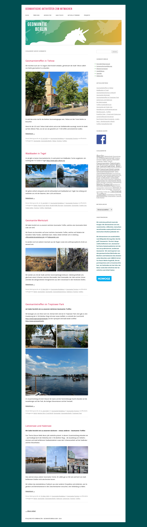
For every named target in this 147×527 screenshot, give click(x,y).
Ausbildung (100, 71)
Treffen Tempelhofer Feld (104, 124)
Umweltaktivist (111, 194)
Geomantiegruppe (110, 169)
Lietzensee (66, 498)
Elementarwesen (102, 69)
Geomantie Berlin (46, 141)
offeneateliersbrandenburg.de (35, 237)
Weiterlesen (30, 134)
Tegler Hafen (29, 208)
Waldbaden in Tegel (36, 153)
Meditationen (116, 184)
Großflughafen (105, 178)
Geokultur (47, 15)
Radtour (113, 186)
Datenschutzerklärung (104, 66)
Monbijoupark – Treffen (103, 112)
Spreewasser (109, 189)
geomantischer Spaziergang (111, 175)
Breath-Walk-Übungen (56, 205)
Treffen (64, 141)
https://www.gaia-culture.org (55, 161)
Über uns (36, 15)
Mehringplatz (100, 186)
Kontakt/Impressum (103, 64)
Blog (27, 15)
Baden (36, 205)
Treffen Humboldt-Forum (103, 105)
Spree (103, 189)
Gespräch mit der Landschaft (108, 175)
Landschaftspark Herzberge (105, 116)
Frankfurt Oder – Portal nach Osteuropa (108, 114)
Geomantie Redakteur (57, 138)
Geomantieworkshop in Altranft (106, 93)
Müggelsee (107, 186)
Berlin (47, 205)
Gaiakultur (99, 161)
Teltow (54, 141)
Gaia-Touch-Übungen (111, 159)
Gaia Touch (107, 161)
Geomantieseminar (105, 171)
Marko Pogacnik (104, 184)
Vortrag (118, 194)
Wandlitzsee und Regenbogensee (106, 109)
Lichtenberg (109, 182)
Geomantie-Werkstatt (37, 220)
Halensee (59, 498)
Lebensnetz (117, 179)
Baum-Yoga (41, 205)
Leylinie (103, 182)
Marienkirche (117, 182)
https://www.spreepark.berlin (35, 321)
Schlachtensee (108, 187)
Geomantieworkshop (59, 292)
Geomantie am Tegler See (104, 107)
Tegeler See (82, 205)
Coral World (49, 413)
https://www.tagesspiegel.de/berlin (37, 319)
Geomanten (67, 205)
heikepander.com (53, 237)
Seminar (116, 187)
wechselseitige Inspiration (106, 196)
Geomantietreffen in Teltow (40, 60)
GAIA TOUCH (59, 15)
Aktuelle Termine (74, 15)
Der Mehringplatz (101, 102)
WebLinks (99, 76)
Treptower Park (77, 413)
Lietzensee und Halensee (38, 425)
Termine (59, 141)
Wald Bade (48, 208)
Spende (99, 73)
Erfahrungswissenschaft (106, 158)
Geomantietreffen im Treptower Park (45, 304)
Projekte (87, 15)
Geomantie (37, 141)
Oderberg (69, 292)
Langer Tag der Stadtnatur (107, 179)
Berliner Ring (41, 413)
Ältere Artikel (31, 511)
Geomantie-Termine (72, 138)
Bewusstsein (108, 156)
